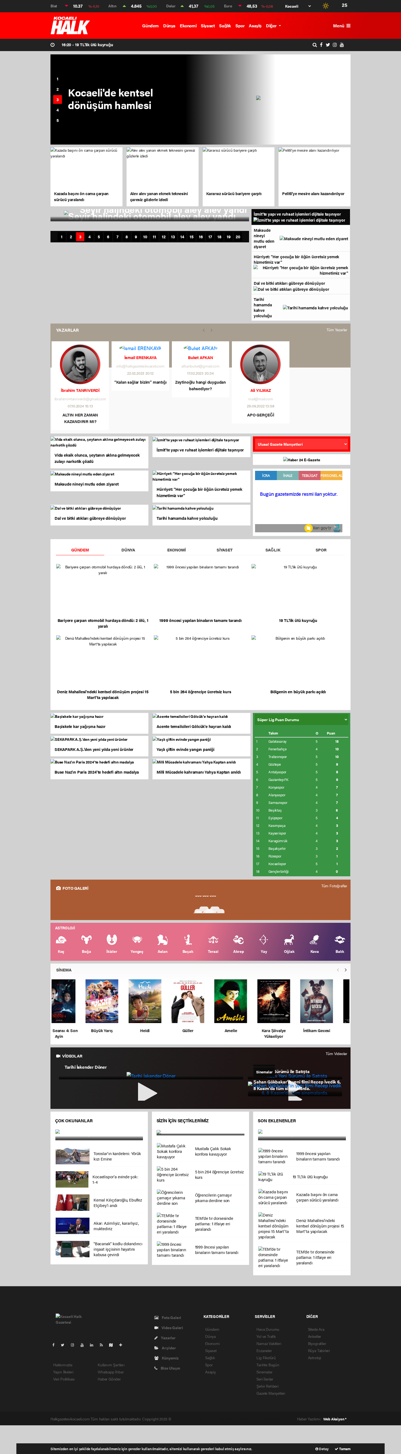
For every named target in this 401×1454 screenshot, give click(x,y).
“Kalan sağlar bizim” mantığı (140, 382)
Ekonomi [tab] (176, 550)
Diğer (272, 25)
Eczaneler (264, 1350)
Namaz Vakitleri (268, 1343)
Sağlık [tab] (272, 550)
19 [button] (229, 236)
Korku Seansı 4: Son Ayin (71, 1033)
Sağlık (225, 25)
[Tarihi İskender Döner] (151, 1075)
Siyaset (208, 25)
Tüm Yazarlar (337, 329)
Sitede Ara (316, 1329)
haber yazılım (249, 1418)
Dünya (169, 25)
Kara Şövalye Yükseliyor (286, 1033)
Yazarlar (167, 1337)
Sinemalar (264, 1371)
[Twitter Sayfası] (65, 1344)
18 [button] (219, 236)
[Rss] (103, 1344)
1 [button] (57, 78)
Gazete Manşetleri (270, 1393)
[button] (345, 970)
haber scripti (227, 1418)
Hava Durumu (267, 1329)
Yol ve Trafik (266, 1336)
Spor (239, 25)
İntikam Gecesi (329, 1030)
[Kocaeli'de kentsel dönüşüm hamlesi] (303, 99)
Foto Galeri (171, 1317)
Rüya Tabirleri (319, 1350)
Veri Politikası (64, 1379)
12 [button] (164, 236)
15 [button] (192, 236)
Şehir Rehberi (267, 1386)
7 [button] (117, 236)
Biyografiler (317, 1343)
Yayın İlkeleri (63, 1371)
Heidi (157, 1030)
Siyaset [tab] (225, 550)
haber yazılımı (183, 1418)
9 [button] (136, 236)
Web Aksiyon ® (334, 1418)
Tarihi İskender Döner (86, 1067)
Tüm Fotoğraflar (334, 885)
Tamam (344, 1448)
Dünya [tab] (128, 550)
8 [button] (126, 236)
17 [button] (210, 236)
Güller (200, 1030)
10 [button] (145, 236)
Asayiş (255, 25)
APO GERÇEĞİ (260, 415)
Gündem (150, 25)
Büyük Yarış (114, 1030)
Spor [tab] (321, 550)
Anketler (314, 1336)
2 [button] (57, 89)
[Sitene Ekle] (123, 1344)
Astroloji (314, 1357)
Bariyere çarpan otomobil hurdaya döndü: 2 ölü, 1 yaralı (119, 44)
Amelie (243, 1030)
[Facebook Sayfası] (55, 1344)
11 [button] (154, 236)
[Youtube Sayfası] (84, 1344)
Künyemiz (169, 1358)
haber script (270, 1418)
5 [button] (57, 120)
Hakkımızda (62, 1364)
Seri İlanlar (264, 1379)
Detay (323, 1448)
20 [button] (238, 236)
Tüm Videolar (336, 1053)
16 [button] (201, 236)
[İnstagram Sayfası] (75, 1344)
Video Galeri (172, 1327)
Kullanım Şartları (111, 1364)
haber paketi (206, 1418)
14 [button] (182, 236)
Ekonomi (188, 25)
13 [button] (173, 236)
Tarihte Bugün (267, 1364)
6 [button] (108, 236)
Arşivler (168, 1347)
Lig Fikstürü (266, 1357)
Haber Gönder (109, 1379)
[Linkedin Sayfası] (94, 1344)
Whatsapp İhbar (111, 1371)
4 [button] (57, 110)
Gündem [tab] (80, 550)
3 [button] (57, 99)
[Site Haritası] (113, 1344)
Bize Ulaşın (170, 1368)
